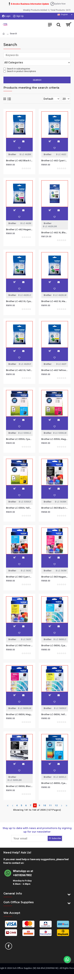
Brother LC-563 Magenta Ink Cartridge (54, 576)
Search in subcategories (18, 69)
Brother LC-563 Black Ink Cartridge (54, 508)
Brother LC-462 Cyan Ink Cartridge (54, 160)
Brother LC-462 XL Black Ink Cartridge (54, 232)
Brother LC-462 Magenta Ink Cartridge (19, 229)
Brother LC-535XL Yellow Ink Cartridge (19, 508)
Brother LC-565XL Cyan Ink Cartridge (54, 645)
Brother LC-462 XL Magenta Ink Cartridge (54, 301)
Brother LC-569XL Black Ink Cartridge (19, 786)
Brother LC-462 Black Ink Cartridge (19, 160)
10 (44, 805)
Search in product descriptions (21, 71)
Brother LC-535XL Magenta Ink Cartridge (54, 439)
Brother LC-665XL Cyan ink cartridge (54, 783)
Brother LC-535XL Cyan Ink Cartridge (19, 439)
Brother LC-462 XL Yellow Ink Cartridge (19, 370)
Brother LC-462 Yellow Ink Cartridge (54, 370)
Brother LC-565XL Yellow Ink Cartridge (54, 714)
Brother (12, 154)
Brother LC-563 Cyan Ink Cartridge (19, 576)
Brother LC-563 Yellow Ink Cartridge (19, 645)
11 (50, 805)
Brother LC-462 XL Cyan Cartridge (19, 301)
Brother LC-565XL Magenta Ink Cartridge (19, 714)
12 (56, 805)
